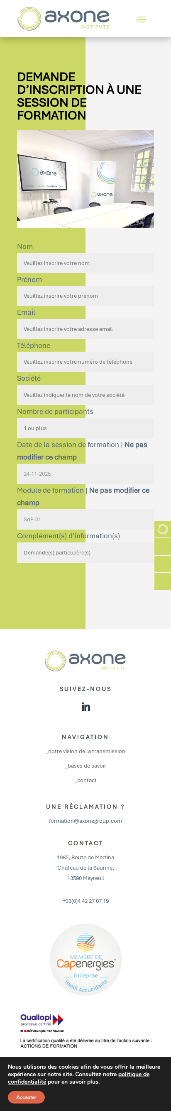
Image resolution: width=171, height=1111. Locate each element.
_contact (86, 780)
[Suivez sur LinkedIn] (85, 707)
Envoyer (40, 585)
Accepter (26, 1097)
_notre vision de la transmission (85, 751)
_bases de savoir (85, 765)
